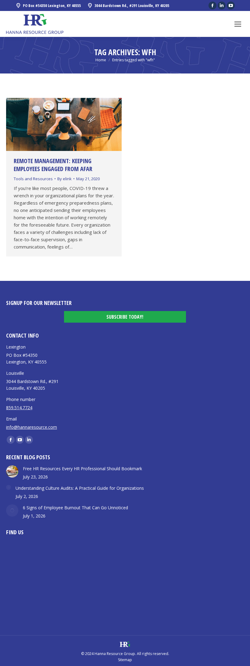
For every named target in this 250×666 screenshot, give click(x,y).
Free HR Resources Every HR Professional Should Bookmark (82, 468)
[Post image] (12, 471)
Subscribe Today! (124, 316)
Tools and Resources (33, 178)
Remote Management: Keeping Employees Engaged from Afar (53, 165)
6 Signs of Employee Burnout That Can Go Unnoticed (75, 507)
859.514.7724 (19, 407)
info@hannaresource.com (31, 427)
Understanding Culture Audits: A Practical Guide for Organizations (80, 488)
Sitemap (125, 659)
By (64, 178)
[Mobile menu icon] (238, 24)
